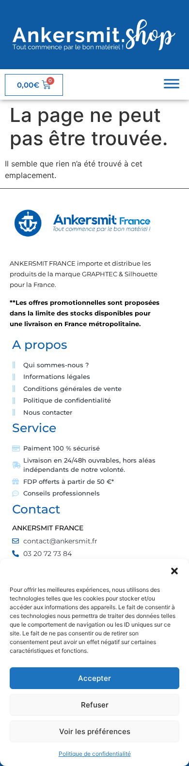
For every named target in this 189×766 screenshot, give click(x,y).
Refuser (95, 704)
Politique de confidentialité (95, 753)
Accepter (94, 678)
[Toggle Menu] (171, 84)
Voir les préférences (94, 731)
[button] (174, 571)
